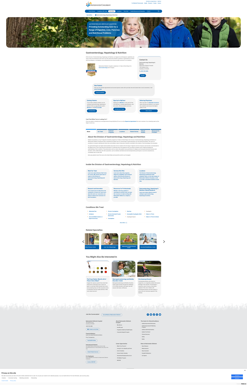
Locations (119, 11)
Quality (145, 3)
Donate (154, 3)
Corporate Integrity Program (123, 332)
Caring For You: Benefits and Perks (124, 348)
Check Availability (100, 92)
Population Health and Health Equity (124, 329)
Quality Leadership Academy (148, 329)
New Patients (98, 85)
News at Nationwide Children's (149, 343)
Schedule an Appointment (151, 1)
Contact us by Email (93, 329)
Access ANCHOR (91, 362)
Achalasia (91, 214)
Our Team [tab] (100, 131)
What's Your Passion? (121, 346)
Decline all (237, 378)
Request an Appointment (130, 121)
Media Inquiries (145, 348)
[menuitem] (92, 11)
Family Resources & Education (137, 11)
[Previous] (83, 241)
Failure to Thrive (150, 214)
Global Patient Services (92, 352)
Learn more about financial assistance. (94, 335)
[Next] (164, 241)
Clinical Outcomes (146, 334)
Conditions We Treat (102, 11)
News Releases (145, 346)
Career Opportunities (121, 343)
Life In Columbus (120, 350)
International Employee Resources (124, 355)
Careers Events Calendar (122, 353)
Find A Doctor (92, 11)
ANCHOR (119, 360)
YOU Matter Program (121, 357)
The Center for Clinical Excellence (150, 321)
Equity (143, 339)
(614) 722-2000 (89, 326)
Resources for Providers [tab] (155, 131)
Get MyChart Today (119, 109)
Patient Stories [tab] (134, 131)
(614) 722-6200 (98, 89)
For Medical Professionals (137, 3)
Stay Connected (145, 350)
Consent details (5, 380)
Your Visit (126, 11)
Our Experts (144, 355)
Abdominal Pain (92, 211)
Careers (159, 3)
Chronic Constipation (113, 211)
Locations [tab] (122, 131)
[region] (123, 241)
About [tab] (88, 131)
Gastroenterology (103, 67)
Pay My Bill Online (91, 340)
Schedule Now (92, 110)
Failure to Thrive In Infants (152, 216)
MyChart (159, 1)
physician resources (154, 102)
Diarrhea (129, 211)
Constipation (111, 218)
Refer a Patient (149, 110)
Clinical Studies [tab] (143, 131)
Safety (143, 336)
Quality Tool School (146, 331)
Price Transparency (90, 337)
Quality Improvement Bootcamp (148, 323)
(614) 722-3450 (143, 71)
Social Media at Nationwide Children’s (112, 314)
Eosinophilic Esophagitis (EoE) (134, 214)
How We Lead (120, 327)
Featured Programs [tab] (111, 131)
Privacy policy (13, 380)
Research (150, 3)
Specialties (111, 11)
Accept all (237, 375)
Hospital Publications (146, 353)
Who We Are (119, 325)
